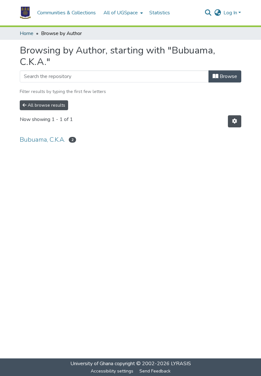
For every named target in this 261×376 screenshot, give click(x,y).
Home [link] (26, 33)
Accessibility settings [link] (112, 371)
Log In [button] (230, 12)
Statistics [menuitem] (159, 12)
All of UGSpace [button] (120, 12)
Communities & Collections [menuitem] (66, 12)
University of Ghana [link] (91, 363)
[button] (25, 12)
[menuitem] (122, 12)
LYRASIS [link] (181, 363)
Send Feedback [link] (155, 371)
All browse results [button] (45, 105)
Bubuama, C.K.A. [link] (42, 139)
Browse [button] (227, 76)
